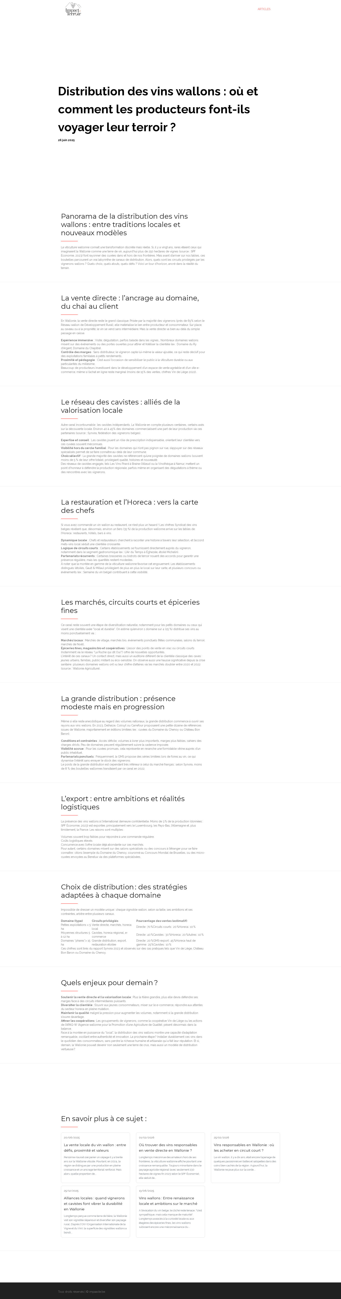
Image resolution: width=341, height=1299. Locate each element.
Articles (264, 9)
